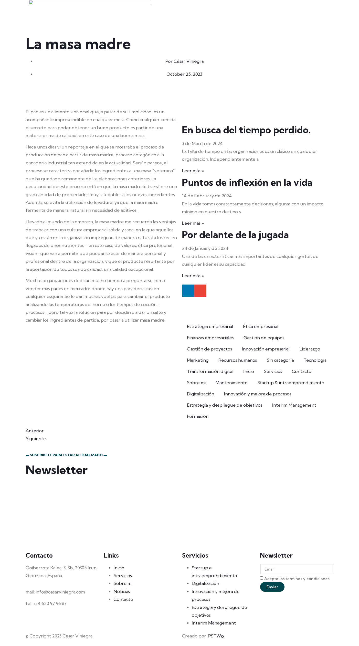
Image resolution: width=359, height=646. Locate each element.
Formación (198, 416)
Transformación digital (210, 371)
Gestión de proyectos (209, 349)
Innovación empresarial (266, 349)
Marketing (198, 360)
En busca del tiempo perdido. (246, 130)
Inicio (248, 371)
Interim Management (294, 405)
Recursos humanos (237, 360)
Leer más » (193, 170)
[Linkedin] (188, 291)
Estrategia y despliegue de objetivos (224, 405)
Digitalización (200, 394)
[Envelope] (200, 291)
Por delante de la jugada (235, 235)
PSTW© (216, 636)
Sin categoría (280, 360)
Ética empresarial (260, 326)
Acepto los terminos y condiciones (296, 578)
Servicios (273, 371)
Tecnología (315, 360)
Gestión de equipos (263, 337)
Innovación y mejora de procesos (257, 394)
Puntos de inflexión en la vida (247, 182)
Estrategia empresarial (210, 326)
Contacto (301, 371)
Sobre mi (196, 382)
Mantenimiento (231, 382)
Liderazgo (309, 349)
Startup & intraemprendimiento (290, 382)
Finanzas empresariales (210, 337)
